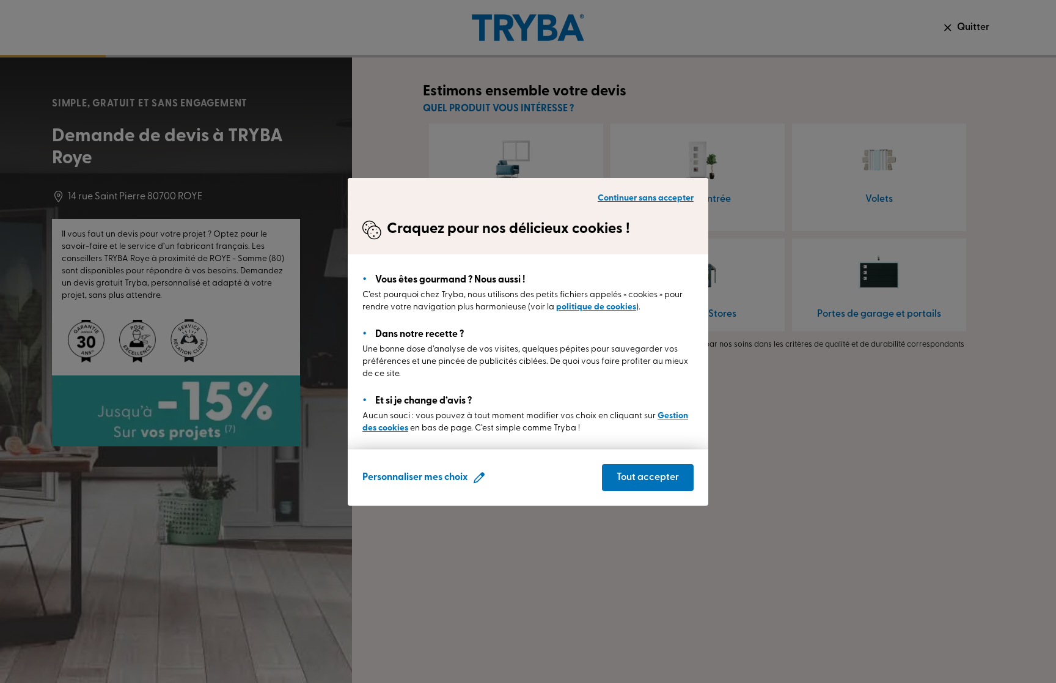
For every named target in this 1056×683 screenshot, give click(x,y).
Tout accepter (648, 477)
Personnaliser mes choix (415, 477)
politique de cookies (596, 307)
